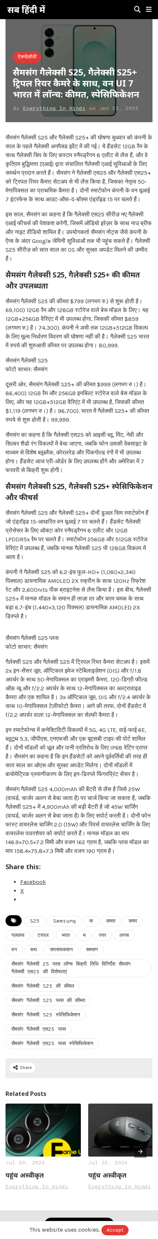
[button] (149, 10)
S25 (35, 921)
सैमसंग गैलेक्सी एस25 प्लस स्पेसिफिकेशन (52, 1044)
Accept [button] (115, 1230)
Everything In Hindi (54, 109)
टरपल (43, 935)
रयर (102, 935)
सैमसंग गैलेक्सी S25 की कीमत (42, 986)
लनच (124, 935)
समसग (92, 950)
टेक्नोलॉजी (27, 57)
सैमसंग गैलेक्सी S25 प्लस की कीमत (48, 1001)
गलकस (17, 935)
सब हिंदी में (26, 9)
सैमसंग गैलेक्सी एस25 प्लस (38, 1029)
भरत (66, 935)
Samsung (64, 921)
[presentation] (140, 1151)
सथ (33, 950)
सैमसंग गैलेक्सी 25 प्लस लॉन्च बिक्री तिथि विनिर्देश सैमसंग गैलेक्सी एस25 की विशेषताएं (70, 968)
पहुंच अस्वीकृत (25, 1175)
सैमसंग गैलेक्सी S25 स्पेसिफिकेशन (45, 1015)
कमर (133, 921)
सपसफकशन (61, 950)
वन (14, 950)
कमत (110, 921)
